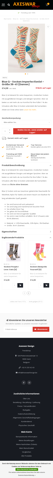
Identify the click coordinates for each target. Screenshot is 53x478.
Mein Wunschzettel (26, 448)
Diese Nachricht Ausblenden (27, 469)
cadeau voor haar (18, 301)
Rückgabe (26, 410)
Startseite (7, 19)
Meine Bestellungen (26, 440)
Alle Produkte (26, 456)
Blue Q (5, 77)
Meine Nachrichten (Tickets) (26, 444)
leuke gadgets (35, 301)
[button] (25, 73)
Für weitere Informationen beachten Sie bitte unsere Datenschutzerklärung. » (27, 474)
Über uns (26, 398)
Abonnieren (42, 329)
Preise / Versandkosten (27, 406)
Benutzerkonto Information (26, 437)
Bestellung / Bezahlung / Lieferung (26, 402)
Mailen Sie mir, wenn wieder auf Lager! (32, 131)
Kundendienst (26, 421)
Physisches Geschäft (27, 425)
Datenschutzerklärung (26, 414)
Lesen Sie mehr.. (30, 110)
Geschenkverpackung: (11, 118)
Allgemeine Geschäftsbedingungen (26, 418)
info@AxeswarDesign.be (27, 373)
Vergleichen (26, 452)
